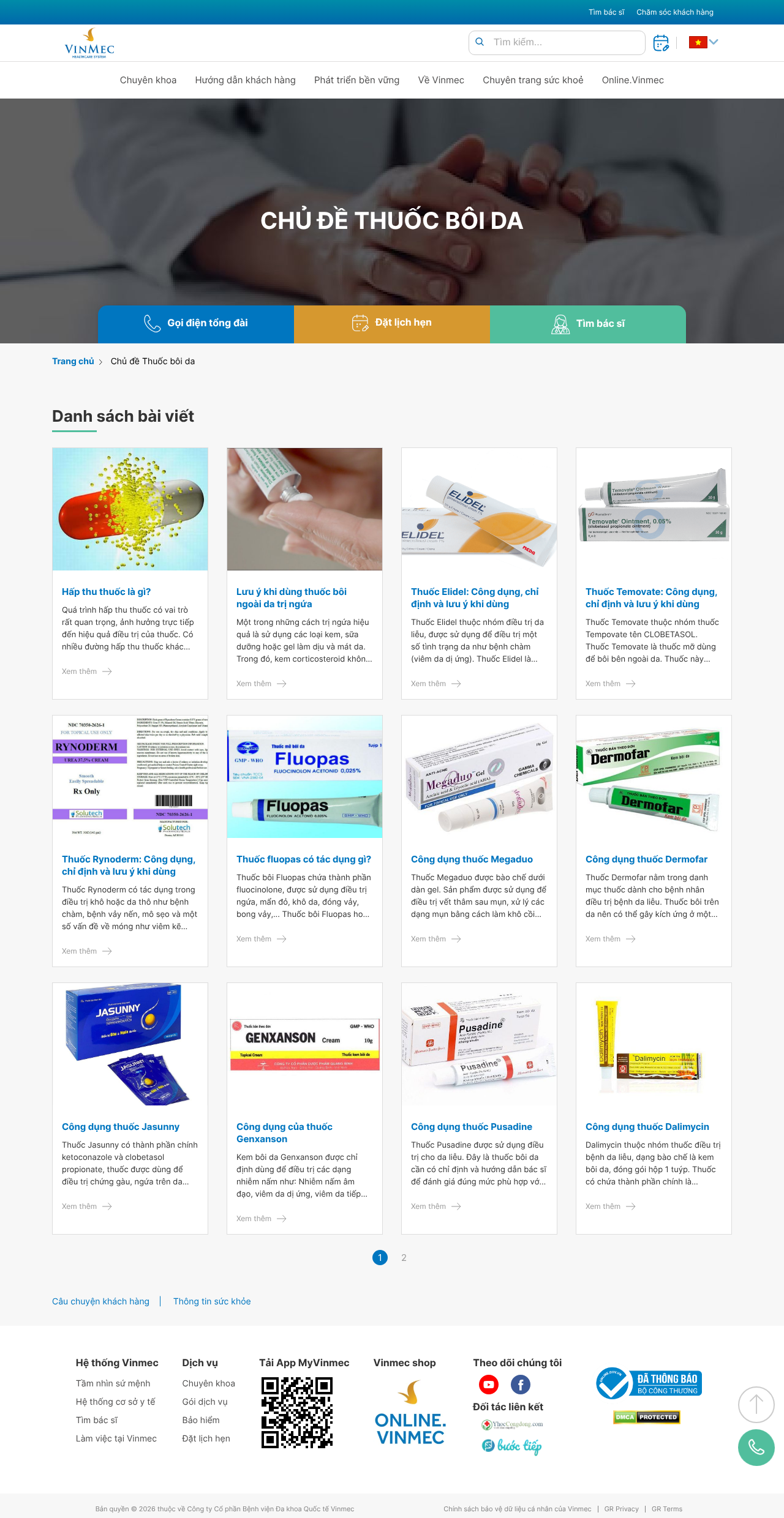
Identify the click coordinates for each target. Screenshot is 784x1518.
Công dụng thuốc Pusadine (471, 1126)
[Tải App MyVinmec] (297, 1413)
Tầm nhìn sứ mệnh (113, 1383)
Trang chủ (73, 361)
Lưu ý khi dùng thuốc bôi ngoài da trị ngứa (291, 598)
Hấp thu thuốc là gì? (106, 591)
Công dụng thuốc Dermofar (646, 859)
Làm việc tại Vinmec (116, 1439)
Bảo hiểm (201, 1420)
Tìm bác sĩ (606, 12)
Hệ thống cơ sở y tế (116, 1402)
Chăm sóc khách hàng (675, 12)
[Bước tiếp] (512, 1447)
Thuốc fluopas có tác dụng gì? (303, 859)
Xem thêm (79, 671)
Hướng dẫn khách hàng (245, 80)
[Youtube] (489, 1384)
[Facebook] (520, 1384)
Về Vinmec (441, 80)
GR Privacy (622, 1509)
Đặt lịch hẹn (206, 1439)
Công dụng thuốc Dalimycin (647, 1126)
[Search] (479, 42)
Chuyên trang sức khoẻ (533, 80)
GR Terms (667, 1509)
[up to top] (756, 1404)
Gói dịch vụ (205, 1402)
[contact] (757, 1447)
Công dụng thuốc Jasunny (120, 1126)
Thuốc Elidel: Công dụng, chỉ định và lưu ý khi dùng (474, 598)
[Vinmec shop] (411, 1413)
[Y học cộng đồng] (512, 1425)
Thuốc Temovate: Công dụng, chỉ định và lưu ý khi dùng (651, 598)
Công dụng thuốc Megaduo (472, 859)
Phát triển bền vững (357, 80)
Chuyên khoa (148, 80)
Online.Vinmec (633, 80)
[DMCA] (646, 1417)
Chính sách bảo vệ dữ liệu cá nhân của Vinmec (517, 1509)
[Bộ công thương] (647, 1383)
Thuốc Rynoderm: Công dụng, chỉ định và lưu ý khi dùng (128, 865)
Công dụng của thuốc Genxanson (284, 1133)
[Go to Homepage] (89, 43)
